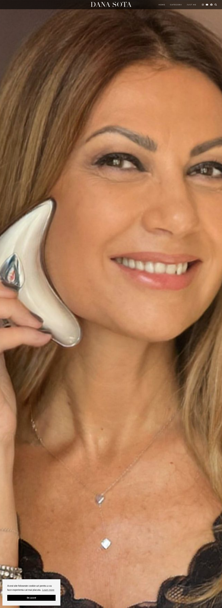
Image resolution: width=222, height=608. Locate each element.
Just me (191, 5)
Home (162, 5)
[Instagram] (203, 5)
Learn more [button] (48, 590)
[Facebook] (211, 5)
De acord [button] (31, 598)
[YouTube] (207, 5)
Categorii (176, 5)
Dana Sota (111, 4)
